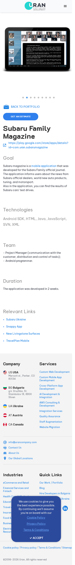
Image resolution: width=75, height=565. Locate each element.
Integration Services (50, 411)
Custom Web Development (54, 371)
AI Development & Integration (49, 396)
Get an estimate (21, 116)
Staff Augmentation (50, 421)
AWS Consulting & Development (49, 404)
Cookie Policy (36, 517)
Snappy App (14, 326)
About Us (13, 453)
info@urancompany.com (22, 442)
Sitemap (67, 547)
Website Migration (49, 427)
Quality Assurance (49, 416)
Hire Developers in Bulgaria (54, 493)
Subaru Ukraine (16, 319)
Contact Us (14, 447)
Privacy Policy (36, 524)
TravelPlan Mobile (17, 340)
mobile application (43, 166)
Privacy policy (28, 547)
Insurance (8, 512)
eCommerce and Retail (16, 482)
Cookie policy (11, 547)
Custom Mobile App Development (50, 379)
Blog (42, 488)
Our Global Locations (20, 458)
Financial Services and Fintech (16, 490)
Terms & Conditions (49, 547)
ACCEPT (38, 538)
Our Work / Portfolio (51, 482)
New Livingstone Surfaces (23, 333)
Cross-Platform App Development (51, 387)
